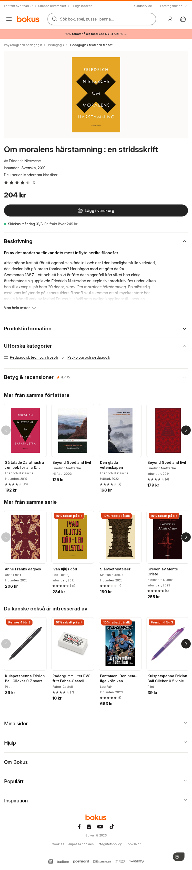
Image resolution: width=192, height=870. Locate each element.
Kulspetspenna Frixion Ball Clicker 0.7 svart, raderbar (25, 679)
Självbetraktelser (115, 569)
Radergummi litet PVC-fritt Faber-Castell (72, 678)
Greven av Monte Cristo (163, 571)
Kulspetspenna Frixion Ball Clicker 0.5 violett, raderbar (168, 679)
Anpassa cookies (81, 844)
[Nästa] (186, 430)
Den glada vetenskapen (111, 465)
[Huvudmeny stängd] (9, 19)
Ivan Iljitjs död (64, 569)
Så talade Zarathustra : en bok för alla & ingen (24, 465)
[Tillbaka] (6, 430)
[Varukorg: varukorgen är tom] (183, 19)
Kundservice (143, 6)
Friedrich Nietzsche (25, 161)
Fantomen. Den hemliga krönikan (118, 678)
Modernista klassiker (41, 175)
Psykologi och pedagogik (89, 357)
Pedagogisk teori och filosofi (34, 357)
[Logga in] (170, 19)
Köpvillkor (133, 844)
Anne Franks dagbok (23, 569)
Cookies (58, 844)
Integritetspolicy (110, 844)
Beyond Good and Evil (71, 462)
